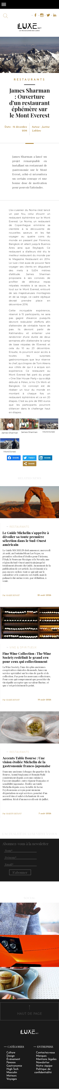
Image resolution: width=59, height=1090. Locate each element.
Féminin (11, 1062)
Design (10, 1056)
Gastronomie (14, 1066)
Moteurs (11, 1075)
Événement (13, 1059)
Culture (10, 1052)
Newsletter (42, 1062)
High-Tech (12, 1069)
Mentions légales (46, 1059)
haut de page (29, 1013)
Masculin (11, 1072)
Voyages (11, 1079)
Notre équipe (44, 1066)
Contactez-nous (45, 1052)
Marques (41, 1056)
